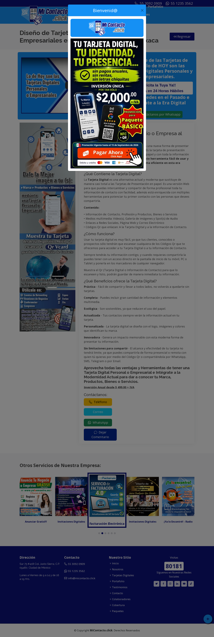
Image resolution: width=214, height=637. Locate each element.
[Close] (142, 10)
